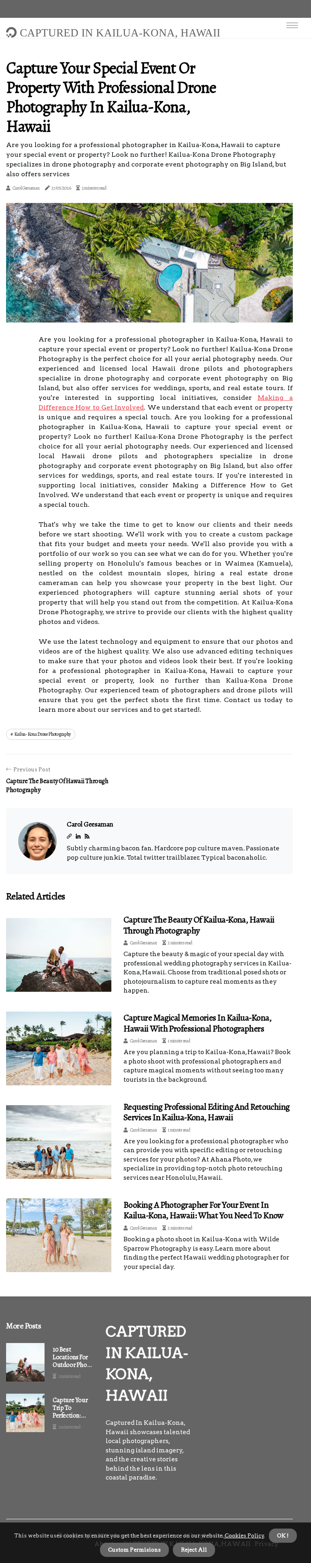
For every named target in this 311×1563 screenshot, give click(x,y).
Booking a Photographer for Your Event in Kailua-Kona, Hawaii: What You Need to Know (204, 1210)
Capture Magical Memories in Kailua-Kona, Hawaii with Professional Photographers (197, 1023)
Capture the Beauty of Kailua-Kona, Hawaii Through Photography (199, 925)
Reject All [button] (194, 1550)
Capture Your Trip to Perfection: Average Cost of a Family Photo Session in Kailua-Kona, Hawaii (73, 1408)
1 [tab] (149, 311)
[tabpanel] (149, 262)
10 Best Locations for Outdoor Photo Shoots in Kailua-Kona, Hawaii (73, 1357)
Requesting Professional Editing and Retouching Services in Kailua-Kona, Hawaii (207, 1112)
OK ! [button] (283, 1536)
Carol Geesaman (26, 188)
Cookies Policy (244, 1536)
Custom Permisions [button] (134, 1550)
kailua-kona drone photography (42, 734)
